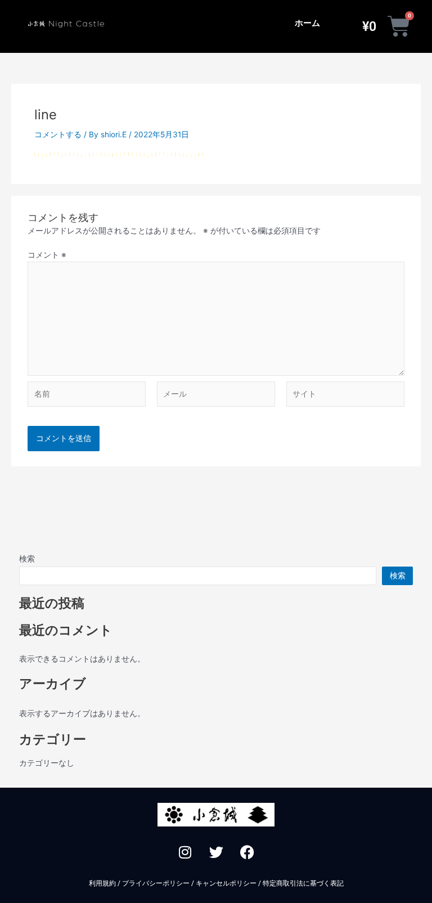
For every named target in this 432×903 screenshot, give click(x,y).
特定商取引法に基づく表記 (303, 883)
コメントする (58, 134)
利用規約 (102, 883)
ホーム (307, 23)
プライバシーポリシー (156, 883)
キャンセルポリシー (226, 883)
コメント (47, 254)
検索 (27, 558)
